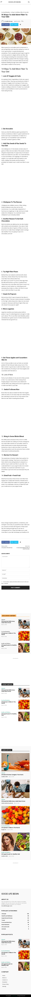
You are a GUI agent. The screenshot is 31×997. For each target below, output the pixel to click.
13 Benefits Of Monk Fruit (6, 547)
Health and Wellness (5, 643)
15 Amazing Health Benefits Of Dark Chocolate (23, 548)
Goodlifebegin (14, 995)
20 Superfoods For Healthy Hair (9, 645)
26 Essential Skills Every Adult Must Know (8, 622)
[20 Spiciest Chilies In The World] (24, 636)
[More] (20, 24)
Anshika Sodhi (4, 776)
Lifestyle (3, 619)
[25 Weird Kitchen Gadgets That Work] (15, 762)
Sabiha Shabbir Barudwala (7, 803)
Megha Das (3, 829)
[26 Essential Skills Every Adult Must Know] (24, 624)
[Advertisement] (13, 7)
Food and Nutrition (5, 12)
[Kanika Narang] (2, 21)
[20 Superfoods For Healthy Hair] (24, 648)
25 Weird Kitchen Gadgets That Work (12, 775)
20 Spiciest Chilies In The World (8, 633)
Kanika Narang (8, 21)
